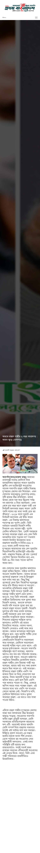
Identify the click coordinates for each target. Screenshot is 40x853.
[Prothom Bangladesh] (20, 7)
